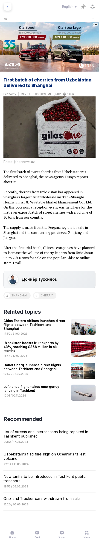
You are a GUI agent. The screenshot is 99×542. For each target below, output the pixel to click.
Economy (9, 94)
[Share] (92, 6)
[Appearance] (83, 6)
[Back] (8, 7)
